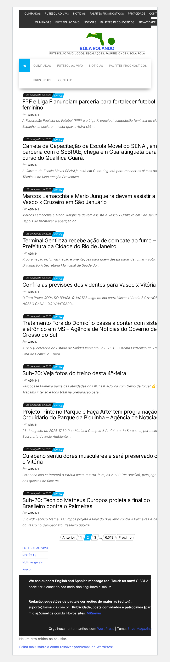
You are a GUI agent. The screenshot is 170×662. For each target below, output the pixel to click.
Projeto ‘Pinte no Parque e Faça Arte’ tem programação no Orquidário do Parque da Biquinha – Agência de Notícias (93, 414)
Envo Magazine (140, 628)
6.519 (109, 537)
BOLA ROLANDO (97, 48)
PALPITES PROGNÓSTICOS (107, 13)
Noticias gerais (32, 562)
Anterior (68, 537)
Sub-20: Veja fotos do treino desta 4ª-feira (74, 373)
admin (33, 165)
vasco (26, 569)
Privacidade (136, 13)
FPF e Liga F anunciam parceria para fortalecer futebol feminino (88, 104)
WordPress (105, 628)
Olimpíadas (32, 13)
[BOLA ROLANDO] (24, 65)
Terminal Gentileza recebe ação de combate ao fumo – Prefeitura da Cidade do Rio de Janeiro (88, 243)
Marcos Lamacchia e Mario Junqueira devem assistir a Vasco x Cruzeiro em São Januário (88, 199)
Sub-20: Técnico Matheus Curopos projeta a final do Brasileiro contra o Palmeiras (86, 503)
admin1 (33, 115)
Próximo (125, 537)
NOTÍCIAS (79, 13)
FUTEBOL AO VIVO (57, 13)
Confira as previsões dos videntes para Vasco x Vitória (89, 284)
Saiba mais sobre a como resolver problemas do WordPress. (66, 647)
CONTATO (155, 13)
